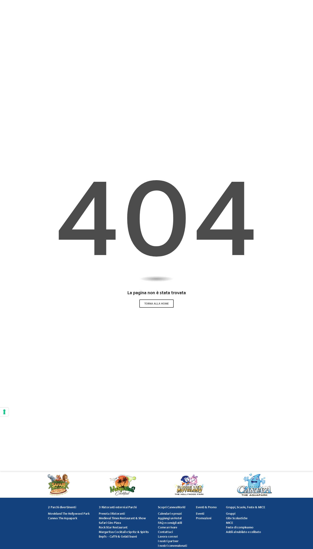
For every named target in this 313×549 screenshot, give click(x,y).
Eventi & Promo (206, 507)
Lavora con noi (167, 536)
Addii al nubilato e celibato (243, 532)
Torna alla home (156, 303)
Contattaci (165, 532)
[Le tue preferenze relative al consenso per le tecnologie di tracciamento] (4, 412)
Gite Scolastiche (236, 518)
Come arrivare (167, 527)
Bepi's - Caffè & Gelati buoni (118, 536)
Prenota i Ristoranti (112, 513)
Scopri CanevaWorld (171, 507)
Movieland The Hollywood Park (69, 513)
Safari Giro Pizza (110, 523)
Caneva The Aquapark (62, 518)
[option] (60, 485)
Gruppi (230, 513)
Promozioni (203, 518)
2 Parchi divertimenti (62, 507)
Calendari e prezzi (170, 513)
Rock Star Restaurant (113, 527)
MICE (229, 523)
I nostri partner (168, 541)
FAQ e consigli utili (170, 523)
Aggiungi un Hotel (169, 518)
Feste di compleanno (239, 527)
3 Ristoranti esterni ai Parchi (118, 507)
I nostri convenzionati (172, 545)
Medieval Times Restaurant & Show (122, 518)
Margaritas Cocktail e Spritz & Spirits (124, 532)
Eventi (200, 513)
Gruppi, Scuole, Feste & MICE (245, 507)
